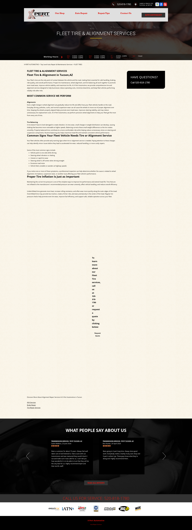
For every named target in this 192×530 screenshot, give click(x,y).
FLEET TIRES (78, 64)
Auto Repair (81, 13)
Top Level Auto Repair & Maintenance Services (56, 64)
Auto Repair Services (96, 524)
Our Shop (60, 13)
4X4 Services (31, 402)
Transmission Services (60, 441)
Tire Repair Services (33, 408)
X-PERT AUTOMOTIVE (31, 64)
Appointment (153, 15)
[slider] (55, 446)
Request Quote (97, 334)
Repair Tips (104, 13)
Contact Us (125, 13)
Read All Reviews (96, 483)
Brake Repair (31, 405)
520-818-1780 (124, 4)
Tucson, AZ (78, 441)
